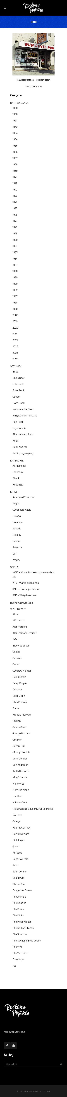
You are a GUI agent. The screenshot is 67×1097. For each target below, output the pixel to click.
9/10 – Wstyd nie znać (24, 595)
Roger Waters (20, 858)
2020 (15, 327)
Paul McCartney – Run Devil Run (33, 79)
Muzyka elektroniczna (24, 415)
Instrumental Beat (23, 409)
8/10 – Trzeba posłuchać (26, 588)
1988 (15, 271)
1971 (14, 183)
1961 (14, 120)
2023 (15, 346)
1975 (14, 208)
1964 (15, 139)
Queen (15, 846)
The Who (17, 946)
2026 (15, 358)
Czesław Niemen (21, 670)
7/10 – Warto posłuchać (25, 582)
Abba (15, 614)
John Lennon (19, 758)
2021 (15, 333)
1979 (14, 233)
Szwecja (17, 547)
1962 (15, 126)
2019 (15, 321)
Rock (15, 440)
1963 (15, 132)
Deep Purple (19, 683)
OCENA (14, 567)
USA (14, 553)
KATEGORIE (17, 460)
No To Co (17, 814)
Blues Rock (18, 377)
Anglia (15, 503)
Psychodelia (19, 427)
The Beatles (19, 902)
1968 (15, 164)
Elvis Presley (19, 701)
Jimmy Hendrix (21, 752)
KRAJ (13, 491)
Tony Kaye (18, 959)
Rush (15, 865)
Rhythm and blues (22, 434)
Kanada (16, 528)
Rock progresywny (23, 453)
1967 (14, 158)
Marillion (17, 796)
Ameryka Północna (23, 497)
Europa (16, 515)
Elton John (18, 695)
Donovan (17, 689)
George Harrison (21, 733)
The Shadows (19, 934)
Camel (16, 651)
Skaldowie (18, 877)
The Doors (18, 909)
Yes (14, 965)
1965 (15, 145)
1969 (15, 170)
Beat (15, 371)
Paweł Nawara (20, 833)
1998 (15, 302)
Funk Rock (18, 390)
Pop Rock (18, 421)
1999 (15, 308)
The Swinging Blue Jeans (26, 940)
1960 (15, 114)
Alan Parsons (19, 626)
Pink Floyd (18, 840)
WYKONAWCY (18, 608)
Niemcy (16, 534)
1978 (14, 227)
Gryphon (17, 739)
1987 (14, 264)
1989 (15, 277)
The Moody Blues (21, 921)
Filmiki (16, 478)
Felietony (17, 471)
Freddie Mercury (21, 714)
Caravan (17, 658)
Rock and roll (19, 446)
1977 (14, 220)
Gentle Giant (19, 727)
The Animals (19, 896)
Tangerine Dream (22, 890)
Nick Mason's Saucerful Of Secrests (32, 808)
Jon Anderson (20, 764)
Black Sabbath (20, 645)
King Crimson (20, 777)
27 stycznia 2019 (34, 86)
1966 (15, 151)
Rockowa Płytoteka (21, 602)
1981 (14, 245)
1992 (15, 289)
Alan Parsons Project (24, 632)
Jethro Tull (18, 745)
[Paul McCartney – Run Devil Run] (33, 53)
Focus (15, 708)
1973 (14, 195)
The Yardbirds (20, 953)
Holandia (17, 522)
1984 (15, 258)
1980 (15, 239)
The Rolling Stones (23, 927)
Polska (16, 540)
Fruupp (16, 720)
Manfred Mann (20, 789)
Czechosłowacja (21, 509)
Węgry (16, 559)
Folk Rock (18, 384)
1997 (14, 296)
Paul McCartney (21, 827)
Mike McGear (19, 802)
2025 (15, 352)
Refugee (17, 852)
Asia (14, 639)
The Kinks (18, 915)
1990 (15, 283)
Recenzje (17, 484)
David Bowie (19, 676)
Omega (16, 821)
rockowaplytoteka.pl (39, 1091)
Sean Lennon (19, 871)
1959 (15, 107)
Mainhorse (18, 783)
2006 (15, 314)
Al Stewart (18, 620)
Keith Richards (20, 770)
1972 (14, 189)
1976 (14, 214)
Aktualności (19, 465)
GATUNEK (16, 366)
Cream (16, 664)
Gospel (16, 396)
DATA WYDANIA (19, 102)
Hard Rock (18, 402)
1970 (14, 176)
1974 (14, 202)
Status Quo (18, 883)
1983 (15, 252)
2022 (15, 340)
